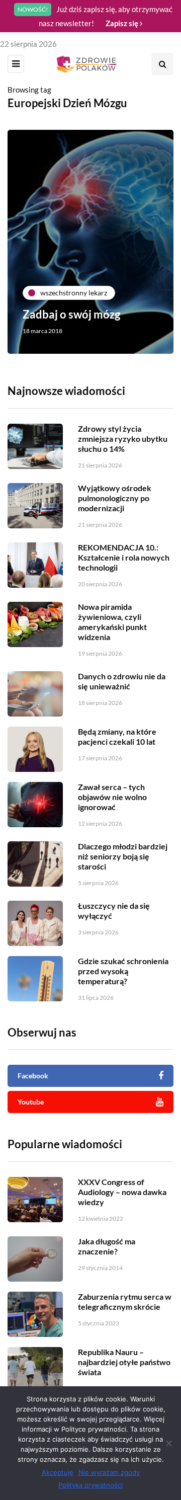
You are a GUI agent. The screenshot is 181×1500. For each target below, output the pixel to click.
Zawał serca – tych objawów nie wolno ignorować (112, 797)
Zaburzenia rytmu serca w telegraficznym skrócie (124, 1301)
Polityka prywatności (90, 1485)
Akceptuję (57, 1472)
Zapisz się (123, 23)
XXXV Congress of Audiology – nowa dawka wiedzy (122, 1192)
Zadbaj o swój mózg (71, 314)
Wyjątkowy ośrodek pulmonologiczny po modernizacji (114, 498)
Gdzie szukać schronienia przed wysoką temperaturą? (123, 971)
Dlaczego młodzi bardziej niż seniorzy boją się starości (122, 856)
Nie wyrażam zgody (109, 1472)
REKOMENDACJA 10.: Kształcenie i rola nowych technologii (123, 557)
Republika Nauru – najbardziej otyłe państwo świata (124, 1362)
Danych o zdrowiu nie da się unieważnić (121, 681)
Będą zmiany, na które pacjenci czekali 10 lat (117, 736)
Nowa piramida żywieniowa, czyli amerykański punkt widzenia (112, 622)
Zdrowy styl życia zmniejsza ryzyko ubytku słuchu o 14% (122, 438)
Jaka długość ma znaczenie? (106, 1246)
